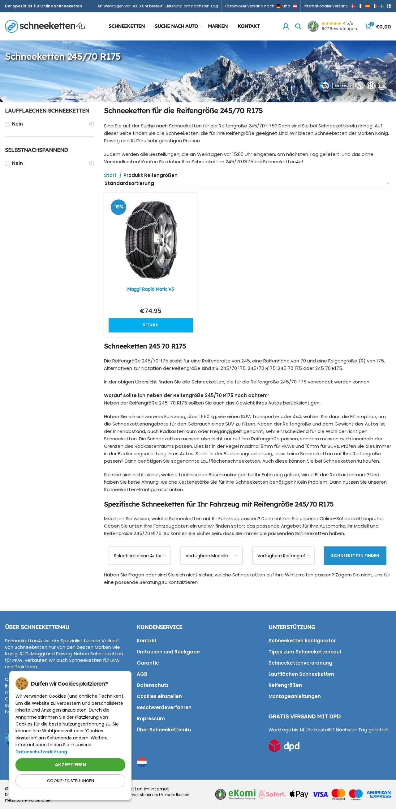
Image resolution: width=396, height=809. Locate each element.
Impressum (151, 718)
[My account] (286, 26)
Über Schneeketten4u (164, 729)
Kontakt (147, 640)
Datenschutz (153, 685)
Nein (17, 124)
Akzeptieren (70, 764)
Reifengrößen (285, 685)
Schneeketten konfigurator (302, 640)
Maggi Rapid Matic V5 (150, 289)
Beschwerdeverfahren (164, 707)
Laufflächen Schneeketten (301, 674)
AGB (142, 674)
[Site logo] (45, 26)
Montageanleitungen (295, 696)
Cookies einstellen (159, 696)
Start (111, 175)
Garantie (148, 663)
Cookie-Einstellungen (70, 781)
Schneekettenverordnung (300, 663)
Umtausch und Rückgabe (168, 651)
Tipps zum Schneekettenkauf (305, 651)
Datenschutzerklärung (41, 752)
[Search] (298, 26)
